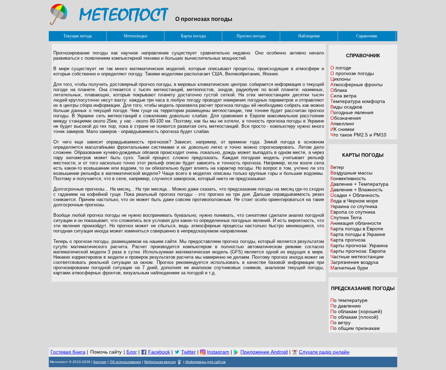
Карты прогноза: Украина (359, 245)
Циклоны (340, 79)
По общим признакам (355, 328)
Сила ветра (343, 95)
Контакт (100, 362)
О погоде (340, 68)
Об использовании (125, 362)
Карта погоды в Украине (357, 234)
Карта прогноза (348, 240)
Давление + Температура (359, 184)
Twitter (188, 352)
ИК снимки (342, 129)
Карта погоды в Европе (356, 228)
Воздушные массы (351, 173)
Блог (131, 352)
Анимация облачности (355, 223)
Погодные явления (352, 112)
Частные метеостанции (357, 256)
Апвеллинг (342, 123)
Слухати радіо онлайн (324, 352)
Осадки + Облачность (354, 195)
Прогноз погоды (251, 36)
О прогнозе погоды (352, 73)
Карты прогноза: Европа (358, 251)
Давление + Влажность (356, 189)
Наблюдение (309, 36)
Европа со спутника (352, 212)
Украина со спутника (353, 206)
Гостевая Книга (68, 352)
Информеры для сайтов (205, 362)
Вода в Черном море (354, 201)
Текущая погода (77, 36)
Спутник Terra (346, 217)
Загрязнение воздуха (354, 262)
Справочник (366, 36)
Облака (338, 90)
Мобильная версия (160, 362)
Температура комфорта (357, 101)
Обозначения (345, 118)
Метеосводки (135, 36)
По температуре (349, 300)
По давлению (345, 306)
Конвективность (348, 178)
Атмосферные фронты (356, 84)
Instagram (218, 352)
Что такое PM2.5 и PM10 (358, 135)
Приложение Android (264, 352)
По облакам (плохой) (354, 317)
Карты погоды (193, 36)
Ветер (337, 167)
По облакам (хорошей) (356, 311)
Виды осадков (346, 107)
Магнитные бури (349, 268)
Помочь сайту (106, 352)
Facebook (159, 352)
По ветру (340, 322)
